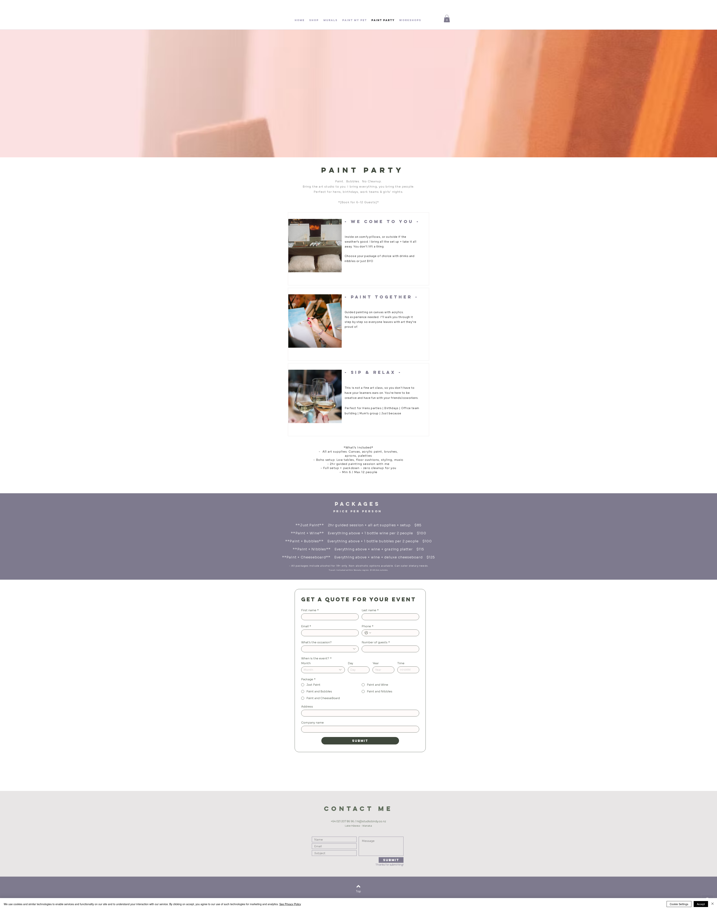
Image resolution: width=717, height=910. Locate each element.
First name (310, 610)
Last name (370, 610)
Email (306, 626)
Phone (367, 626)
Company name (312, 722)
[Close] (712, 904)
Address (307, 706)
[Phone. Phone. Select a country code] (368, 633)
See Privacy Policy (290, 904)
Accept (701, 904)
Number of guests (376, 642)
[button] (447, 18)
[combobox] (330, 649)
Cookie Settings (679, 904)
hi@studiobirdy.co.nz (371, 821)
